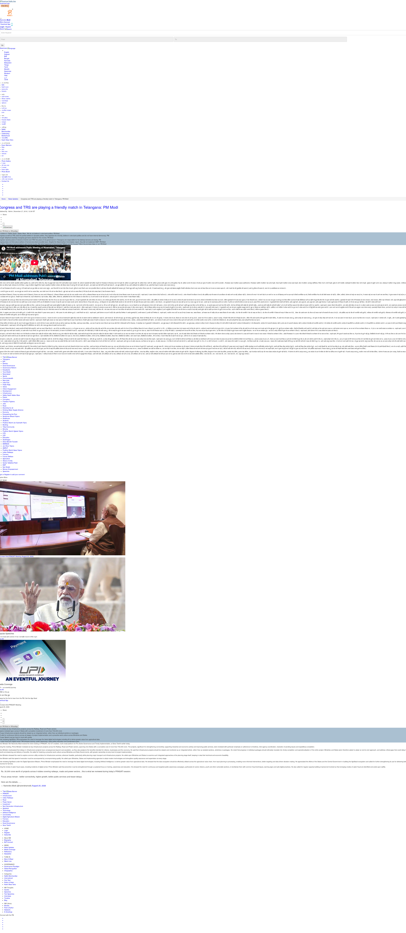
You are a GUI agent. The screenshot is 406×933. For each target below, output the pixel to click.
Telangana (6, 359)
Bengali (6, 58)
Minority (5, 429)
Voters (5, 387)
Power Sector (7, 802)
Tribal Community (8, 427)
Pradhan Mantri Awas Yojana (12, 450)
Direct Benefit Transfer (10, 442)
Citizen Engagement (9, 389)
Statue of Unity (7, 461)
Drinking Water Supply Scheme (13, 410)
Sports (5, 376)
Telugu (6, 65)
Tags (4, 357)
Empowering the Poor (10, 414)
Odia (5, 75)
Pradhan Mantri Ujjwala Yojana (13, 431)
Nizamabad (6, 374)
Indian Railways (8, 452)
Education (6, 437)
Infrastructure (7, 393)
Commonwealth (8, 378)
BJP (4, 361)
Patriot (5, 397)
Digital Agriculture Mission (11, 817)
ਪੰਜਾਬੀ (6, 80)
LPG (4, 433)
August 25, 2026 (39, 785)
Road (4, 406)
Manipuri (7, 73)
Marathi (6, 69)
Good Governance (9, 365)
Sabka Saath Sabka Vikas (11, 395)
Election (5, 363)
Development (7, 391)
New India (6, 380)
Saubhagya (6, 439)
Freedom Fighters (9, 401)
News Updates (13, 199)
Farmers (5, 454)
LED (4, 435)
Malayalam (8, 63)
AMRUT (5, 448)
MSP (4, 465)
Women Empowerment (10, 469)
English (6, 52)
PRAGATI (6, 793)
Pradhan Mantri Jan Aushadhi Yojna (15, 423)
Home (4, 199)
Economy (6, 412)
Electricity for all (8, 408)
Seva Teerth (7, 825)
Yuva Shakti (6, 372)
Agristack (6, 808)
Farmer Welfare (8, 456)
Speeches (6, 471)
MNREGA (6, 444)
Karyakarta (6, 370)
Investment (6, 804)
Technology (6, 810)
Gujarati (7, 54)
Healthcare (6, 418)
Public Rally (6, 385)
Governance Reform (9, 368)
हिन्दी (5, 56)
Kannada (7, 61)
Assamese (7, 71)
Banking (5, 425)
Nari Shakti (6, 467)
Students (6, 420)
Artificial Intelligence (9, 812)
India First (6, 382)
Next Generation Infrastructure (13, 806)
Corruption (6, 399)
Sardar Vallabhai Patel (10, 463)
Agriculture (6, 459)
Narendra (5, 20)
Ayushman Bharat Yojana (11, 416)
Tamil (6, 67)
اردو (5, 77)
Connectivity (7, 815)
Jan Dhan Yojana (8, 446)
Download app (5, 3)
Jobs (4, 404)
